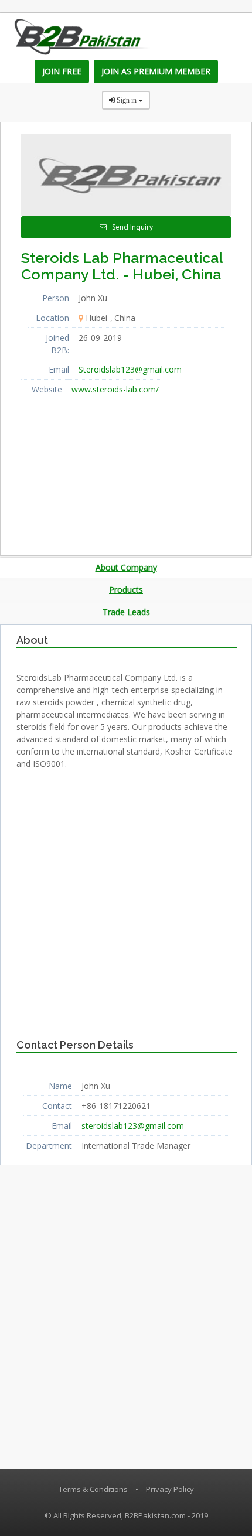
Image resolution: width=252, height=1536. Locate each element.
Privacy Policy (170, 1489)
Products (126, 589)
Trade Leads (126, 611)
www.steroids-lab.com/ (115, 389)
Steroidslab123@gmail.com (130, 369)
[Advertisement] (109, 472)
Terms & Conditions (93, 1489)
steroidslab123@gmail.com (132, 1125)
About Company (126, 567)
